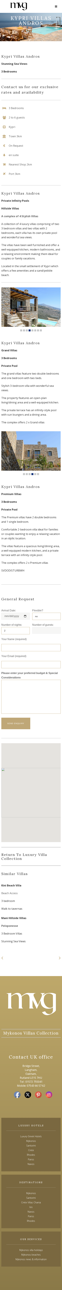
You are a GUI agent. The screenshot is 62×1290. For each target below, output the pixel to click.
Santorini (31, 1197)
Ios (31, 1207)
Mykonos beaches (31, 1254)
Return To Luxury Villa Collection (24, 856)
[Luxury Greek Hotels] (18, 6)
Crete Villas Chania (31, 1202)
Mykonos (31, 1193)
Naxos (31, 1211)
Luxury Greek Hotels (31, 1136)
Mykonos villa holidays (31, 1250)
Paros (31, 1216)
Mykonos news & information (31, 1259)
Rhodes (31, 1220)
